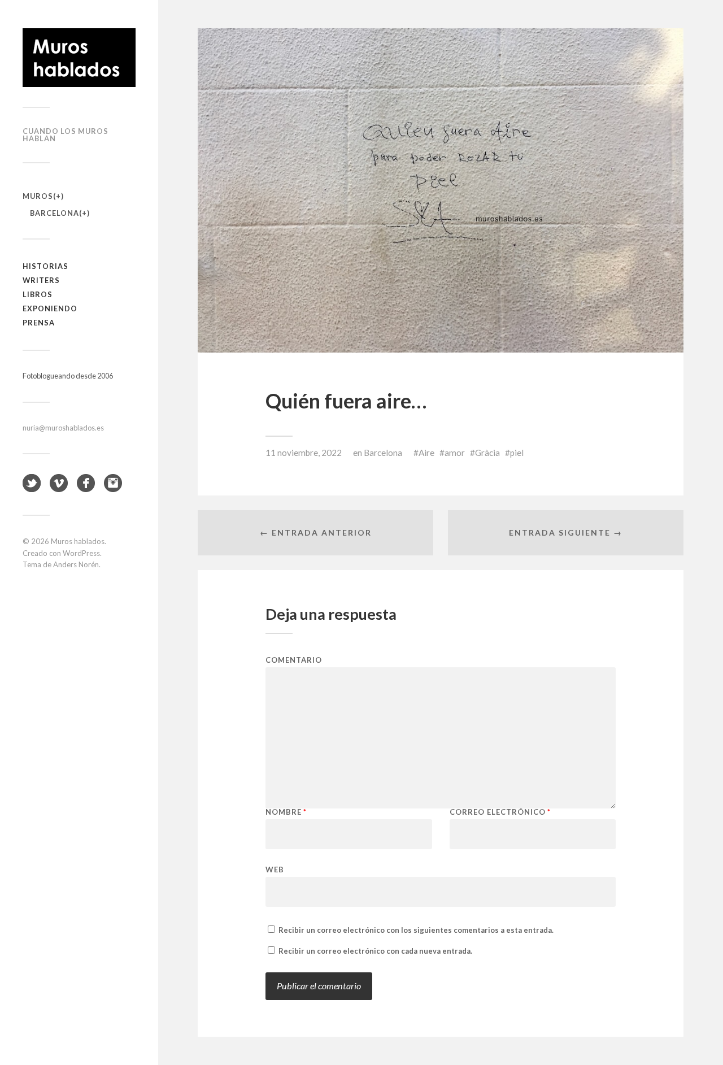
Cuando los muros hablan (65, 135)
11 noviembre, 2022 (303, 452)
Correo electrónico (500, 812)
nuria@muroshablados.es (63, 427)
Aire (426, 452)
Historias (45, 266)
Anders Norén (76, 564)
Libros (38, 294)
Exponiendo (50, 308)
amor (455, 452)
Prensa (39, 322)
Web (274, 869)
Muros (38, 196)
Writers (41, 280)
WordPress (81, 553)
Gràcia (487, 452)
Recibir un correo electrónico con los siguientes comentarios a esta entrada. (416, 929)
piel (517, 452)
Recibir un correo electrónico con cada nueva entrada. (375, 950)
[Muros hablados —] (79, 57)
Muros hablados (77, 541)
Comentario (293, 660)
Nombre (286, 812)
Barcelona (54, 213)
